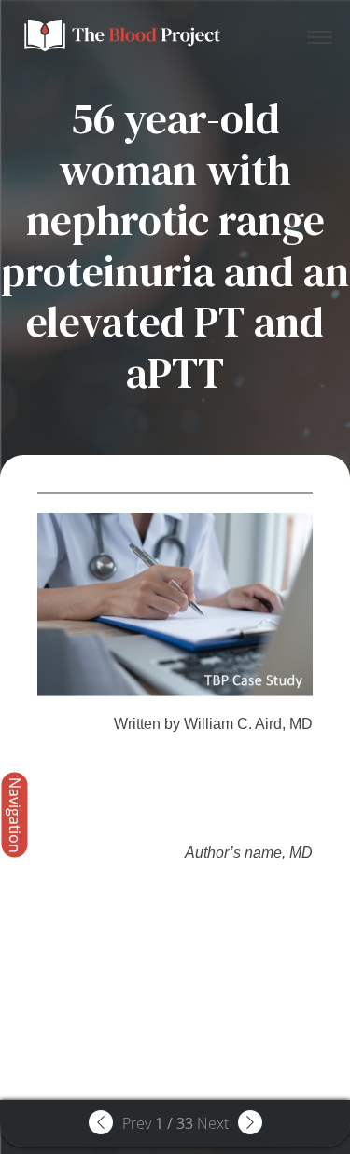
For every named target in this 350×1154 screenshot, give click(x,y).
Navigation (15, 814)
